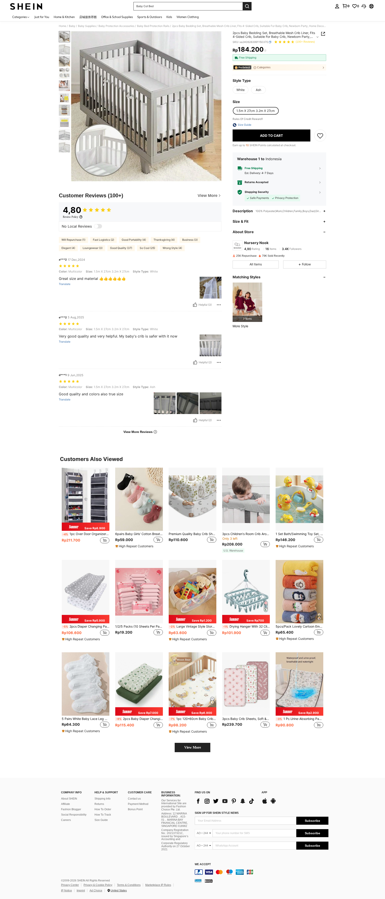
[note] (85, 527)
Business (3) (190, 239)
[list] (226, 801)
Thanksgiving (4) (164, 239)
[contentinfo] (261, 872)
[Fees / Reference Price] (265, 50)
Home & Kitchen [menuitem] (64, 17)
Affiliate (65, 804)
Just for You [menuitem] (41, 17)
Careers (66, 820)
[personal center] (337, 6)
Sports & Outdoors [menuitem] (149, 17)
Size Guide (101, 820)
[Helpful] (195, 304)
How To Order (102, 809)
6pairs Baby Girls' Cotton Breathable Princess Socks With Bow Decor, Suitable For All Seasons (139, 534)
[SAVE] (320, 136)
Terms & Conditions (129, 885)
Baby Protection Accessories (116, 26)
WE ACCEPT (203, 864)
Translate (64, 284)
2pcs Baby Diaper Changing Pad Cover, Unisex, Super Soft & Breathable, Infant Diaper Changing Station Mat (139, 719)
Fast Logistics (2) (103, 239)
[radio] (240, 90)
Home (62, 26)
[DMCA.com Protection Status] (209, 880)
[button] (364, 6)
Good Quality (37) (121, 248)
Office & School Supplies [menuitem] (117, 17)
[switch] (98, 226)
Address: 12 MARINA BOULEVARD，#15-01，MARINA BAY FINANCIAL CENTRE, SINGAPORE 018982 (174, 820)
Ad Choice (96, 890)
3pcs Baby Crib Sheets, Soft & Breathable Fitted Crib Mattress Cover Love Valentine (246, 719)
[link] (346, 6)
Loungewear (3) (92, 248)
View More (192, 747)
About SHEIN (69, 798)
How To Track (102, 814)
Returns (99, 804)
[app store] (265, 803)
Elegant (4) (68, 248)
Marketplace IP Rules (158, 885)
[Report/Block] (218, 304)
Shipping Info (102, 798)
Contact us (134, 798)
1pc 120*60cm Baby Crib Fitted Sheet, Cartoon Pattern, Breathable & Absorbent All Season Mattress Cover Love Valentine (193, 719)
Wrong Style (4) (172, 248)
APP (264, 792)
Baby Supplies (87, 26)
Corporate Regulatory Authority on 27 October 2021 (175, 846)
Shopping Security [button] (257, 192)
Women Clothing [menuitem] (187, 17)
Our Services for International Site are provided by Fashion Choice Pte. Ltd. (173, 805)
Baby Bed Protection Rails (153, 26)
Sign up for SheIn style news (217, 812)
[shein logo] (26, 6)
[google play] (273, 803)
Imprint (81, 890)
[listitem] (247, 302)
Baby (72, 26)
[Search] (247, 6)
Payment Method (138, 804)
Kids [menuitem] (169, 17)
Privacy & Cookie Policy (98, 885)
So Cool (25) (147, 248)
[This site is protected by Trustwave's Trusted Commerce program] (198, 880)
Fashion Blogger (71, 809)
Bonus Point (135, 809)
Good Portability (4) (134, 239)
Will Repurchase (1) (73, 239)
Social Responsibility (73, 814)
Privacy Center (70, 885)
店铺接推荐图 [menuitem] (88, 17)
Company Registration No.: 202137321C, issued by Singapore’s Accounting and (174, 834)
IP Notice (66, 890)
